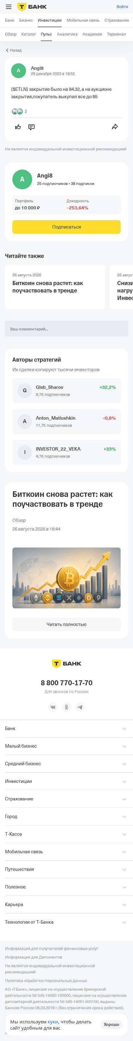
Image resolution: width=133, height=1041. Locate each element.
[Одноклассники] (66, 707)
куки (53, 1021)
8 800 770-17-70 (66, 683)
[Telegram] (80, 707)
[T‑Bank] (32, 7)
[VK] (53, 707)
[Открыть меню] (8, 6)
